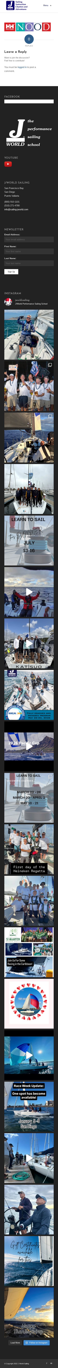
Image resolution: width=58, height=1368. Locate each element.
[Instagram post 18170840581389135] (29, 952)
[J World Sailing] (17, 5)
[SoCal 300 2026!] (29, 592)
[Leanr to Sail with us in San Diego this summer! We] (29, 540)
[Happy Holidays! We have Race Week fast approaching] (29, 1158)
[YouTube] (8, 164)
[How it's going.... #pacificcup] (29, 437)
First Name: (10, 246)
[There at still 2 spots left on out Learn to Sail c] (29, 1004)
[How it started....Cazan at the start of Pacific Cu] (29, 489)
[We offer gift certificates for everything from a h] (29, 1261)
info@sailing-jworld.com (16, 209)
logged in (22, 67)
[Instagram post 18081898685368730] (29, 798)
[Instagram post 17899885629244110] (29, 849)
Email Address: (12, 234)
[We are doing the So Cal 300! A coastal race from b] (29, 695)
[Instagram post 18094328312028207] (29, 746)
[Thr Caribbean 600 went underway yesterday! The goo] (29, 901)
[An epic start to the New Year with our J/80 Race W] (29, 1055)
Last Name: (10, 258)
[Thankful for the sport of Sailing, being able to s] (29, 1312)
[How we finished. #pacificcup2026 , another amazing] (29, 386)
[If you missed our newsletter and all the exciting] (29, 335)
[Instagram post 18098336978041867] (29, 643)
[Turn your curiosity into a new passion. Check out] (29, 1210)
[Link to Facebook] (46, 1363)
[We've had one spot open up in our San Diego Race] (29, 1107)
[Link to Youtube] (51, 1363)
